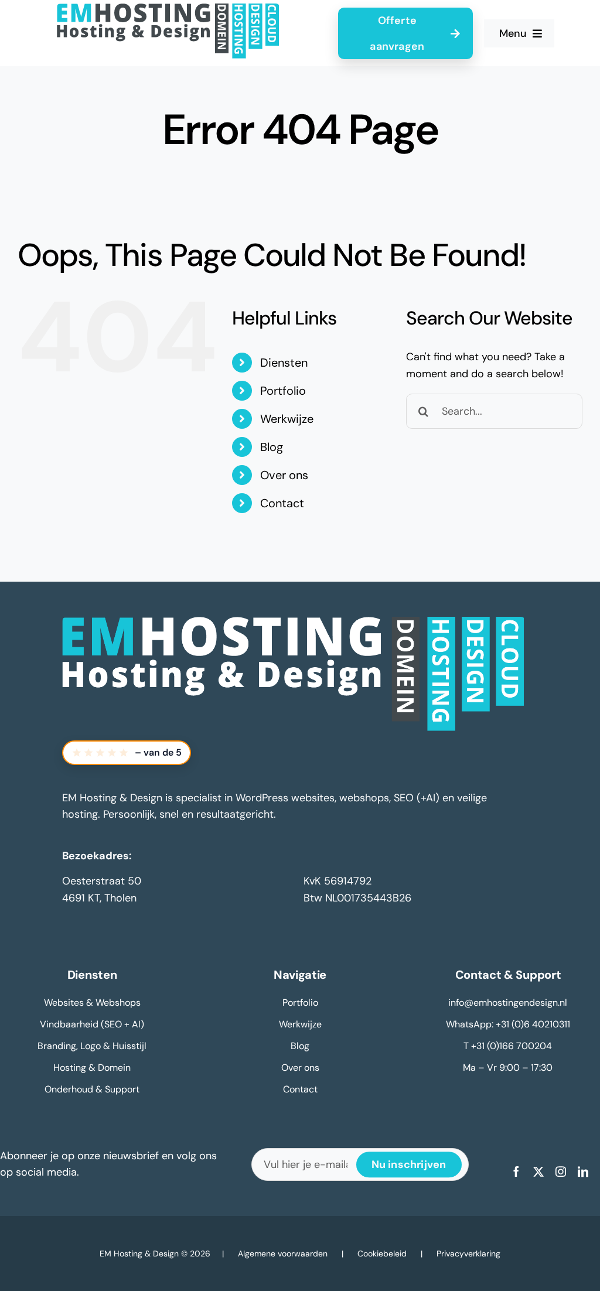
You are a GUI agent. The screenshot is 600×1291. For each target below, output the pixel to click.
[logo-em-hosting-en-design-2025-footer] (294, 622)
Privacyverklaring (468, 1253)
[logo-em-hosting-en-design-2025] (168, 9)
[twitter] (538, 1171)
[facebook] (516, 1171)
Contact (282, 503)
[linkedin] (583, 1171)
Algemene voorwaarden (283, 1253)
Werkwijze (286, 418)
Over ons (284, 475)
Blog (271, 447)
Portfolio (283, 390)
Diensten (284, 362)
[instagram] (560, 1171)
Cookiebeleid (382, 1253)
